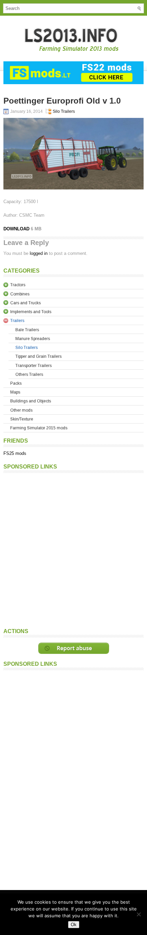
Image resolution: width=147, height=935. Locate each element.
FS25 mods (14, 453)
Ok (74, 924)
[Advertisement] (73, 549)
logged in (39, 253)
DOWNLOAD (17, 228)
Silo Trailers (64, 111)
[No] (138, 914)
